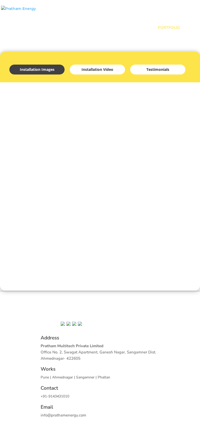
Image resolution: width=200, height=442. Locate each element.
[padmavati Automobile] (100, 206)
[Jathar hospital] (100, 158)
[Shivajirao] (100, 254)
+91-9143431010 (55, 396)
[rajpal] (100, 111)
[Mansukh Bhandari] (163, 206)
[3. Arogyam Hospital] (37, 111)
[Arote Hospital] (163, 158)
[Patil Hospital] (37, 206)
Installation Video (97, 69)
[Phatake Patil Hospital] (37, 254)
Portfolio (169, 27)
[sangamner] (163, 111)
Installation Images (37, 69)
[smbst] (37, 158)
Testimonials (157, 69)
